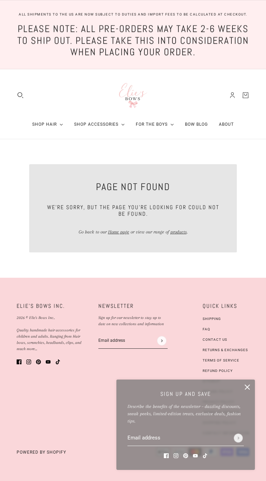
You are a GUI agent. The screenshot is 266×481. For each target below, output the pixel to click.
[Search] (20, 95)
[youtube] (195, 455)
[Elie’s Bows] (133, 95)
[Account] (232, 95)
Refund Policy (218, 371)
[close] (247, 387)
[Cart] (245, 95)
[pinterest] (185, 455)
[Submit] (238, 438)
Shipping (212, 319)
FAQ (206, 329)
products (178, 231)
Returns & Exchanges (225, 350)
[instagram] (176, 455)
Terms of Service (221, 360)
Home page (118, 231)
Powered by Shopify (41, 452)
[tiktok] (205, 455)
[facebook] (166, 455)
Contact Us (215, 339)
